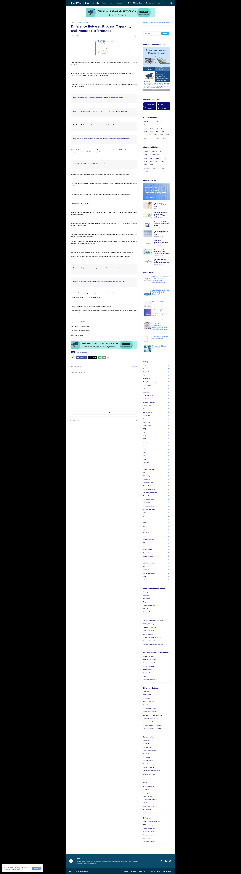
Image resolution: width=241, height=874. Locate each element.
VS (156, 566)
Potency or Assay (148, 592)
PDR (163, 131)
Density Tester (147, 754)
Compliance (147, 124)
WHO (162, 168)
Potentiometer (147, 747)
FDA (151, 158)
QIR (155, 135)
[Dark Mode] (167, 3)
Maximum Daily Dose (149, 605)
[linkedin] (161, 861)
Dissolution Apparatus (149, 750)
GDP (164, 124)
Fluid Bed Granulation (149, 659)
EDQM (165, 154)
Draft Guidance (155, 154)
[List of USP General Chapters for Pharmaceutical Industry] (147, 261)
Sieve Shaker (147, 764)
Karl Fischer (146, 744)
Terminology (146, 838)
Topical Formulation (149, 656)
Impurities (156, 462)
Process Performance (82, 22)
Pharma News (156, 496)
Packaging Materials (149, 679)
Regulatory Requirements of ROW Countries (161, 242)
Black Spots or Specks (149, 630)
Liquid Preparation (156, 469)
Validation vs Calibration (150, 711)
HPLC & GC (146, 757)
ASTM (146, 154)
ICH (157, 128)
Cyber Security (156, 412)
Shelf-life (145, 608)
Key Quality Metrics (158, 301)
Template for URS (148, 806)
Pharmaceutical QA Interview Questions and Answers (161, 223)
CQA (157, 121)
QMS (161, 135)
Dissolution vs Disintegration (151, 722)
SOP (151, 138)
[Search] (170, 3)
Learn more (14, 869)
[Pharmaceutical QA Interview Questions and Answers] (147, 224)
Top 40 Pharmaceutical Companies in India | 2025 (161, 232)
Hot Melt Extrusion (148, 666)
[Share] (135, 35)
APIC (161, 151)
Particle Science (156, 482)
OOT (157, 131)
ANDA (156, 365)
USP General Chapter (150, 168)
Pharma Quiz (137, 3)
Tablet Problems (156, 556)
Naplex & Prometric (149, 612)
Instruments (156, 466)
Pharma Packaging (156, 499)
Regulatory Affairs (156, 539)
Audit (156, 375)
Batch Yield (146, 598)
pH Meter (146, 740)
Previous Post (74, 420)
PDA (145, 165)
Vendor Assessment (156, 573)
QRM (167, 135)
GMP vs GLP (147, 695)
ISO (145, 131)
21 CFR (146, 151)
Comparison (150, 3)
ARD (156, 368)
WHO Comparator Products (151, 821)
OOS (151, 131)
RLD (156, 536)
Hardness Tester (148, 796)
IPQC (163, 128)
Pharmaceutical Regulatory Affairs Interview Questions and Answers (161, 251)
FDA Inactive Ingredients (150, 825)
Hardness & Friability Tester (151, 770)
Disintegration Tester (149, 774)
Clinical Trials (156, 405)
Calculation (156, 392)
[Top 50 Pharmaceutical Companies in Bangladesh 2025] (147, 215)
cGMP (164, 138)
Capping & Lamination (149, 627)
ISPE (162, 161)
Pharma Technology (156, 509)
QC (150, 135)
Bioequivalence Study (156, 382)
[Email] (104, 357)
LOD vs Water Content (150, 708)
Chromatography (156, 395)
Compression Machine (150, 799)
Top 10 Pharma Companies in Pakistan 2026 (161, 204)
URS (156, 559)
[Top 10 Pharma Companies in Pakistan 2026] (147, 205)
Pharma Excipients (156, 486)
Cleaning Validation (156, 402)
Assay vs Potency (148, 701)
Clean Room (156, 398)
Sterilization (156, 553)
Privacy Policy (142, 871)
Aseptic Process (156, 372)
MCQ (156, 472)
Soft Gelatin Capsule (149, 663)
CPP (152, 121)
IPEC (151, 161)
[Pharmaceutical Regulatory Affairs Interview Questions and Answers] (147, 252)
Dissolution (156, 422)
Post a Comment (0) (104, 412)
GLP (145, 128)
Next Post (134, 420)
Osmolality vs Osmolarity (150, 718)
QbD (127, 3)
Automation (156, 378)
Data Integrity (156, 415)
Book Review (156, 385)
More (159, 3)
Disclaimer (152, 871)
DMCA (159, 871)
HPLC (156, 442)
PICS (151, 165)
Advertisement (167, 871)
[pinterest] (170, 861)
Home (104, 3)
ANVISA (154, 151)
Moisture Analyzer (148, 767)
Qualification (156, 533)
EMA (145, 158)
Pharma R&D (156, 502)
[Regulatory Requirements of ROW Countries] (147, 243)
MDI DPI (145, 676)
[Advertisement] (103, 393)
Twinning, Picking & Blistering (152, 640)
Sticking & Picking (148, 624)
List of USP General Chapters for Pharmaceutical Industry (161, 260)
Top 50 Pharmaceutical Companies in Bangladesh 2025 (161, 214)
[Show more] (108, 357)
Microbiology (156, 476)
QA (145, 135)
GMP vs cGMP (147, 691)
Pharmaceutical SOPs (149, 835)
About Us (133, 871)
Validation (156, 569)
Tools (157, 138)
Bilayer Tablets (147, 669)
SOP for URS (147, 809)
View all (133, 366)
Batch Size (146, 595)
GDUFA (158, 158)
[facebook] (166, 861)
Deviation (157, 124)
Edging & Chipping (148, 634)
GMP (151, 128)
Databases (119, 3)
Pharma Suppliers (156, 506)
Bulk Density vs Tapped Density (152, 715)
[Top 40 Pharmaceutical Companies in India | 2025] (147, 233)
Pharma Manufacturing (156, 492)
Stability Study (156, 549)
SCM (156, 543)
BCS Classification (148, 831)
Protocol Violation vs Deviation (152, 725)
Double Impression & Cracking (152, 637)
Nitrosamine (156, 479)
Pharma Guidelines (156, 489)
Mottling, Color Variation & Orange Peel (155, 644)
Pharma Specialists (82, 871)
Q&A (110, 3)
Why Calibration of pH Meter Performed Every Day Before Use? (160, 292)
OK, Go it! (37, 868)
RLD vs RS (146, 698)
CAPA (146, 121)
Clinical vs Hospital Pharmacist (152, 728)
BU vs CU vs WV (148, 705)
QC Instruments (148, 760)
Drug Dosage (147, 602)
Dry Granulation (148, 673)
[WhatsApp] (99, 357)
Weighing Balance (148, 786)
